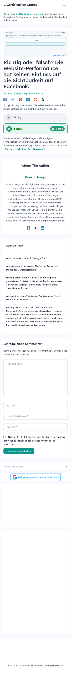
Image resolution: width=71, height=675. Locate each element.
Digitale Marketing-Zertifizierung (27, 14)
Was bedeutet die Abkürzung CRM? (26, 258)
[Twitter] (12, 99)
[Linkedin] (28, 99)
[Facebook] (5, 99)
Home (6, 14)
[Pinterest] (20, 99)
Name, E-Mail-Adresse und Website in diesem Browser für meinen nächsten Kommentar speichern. (34, 441)
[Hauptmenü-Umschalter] (64, 4)
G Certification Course (20, 5)
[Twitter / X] (43, 99)
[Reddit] (35, 99)
